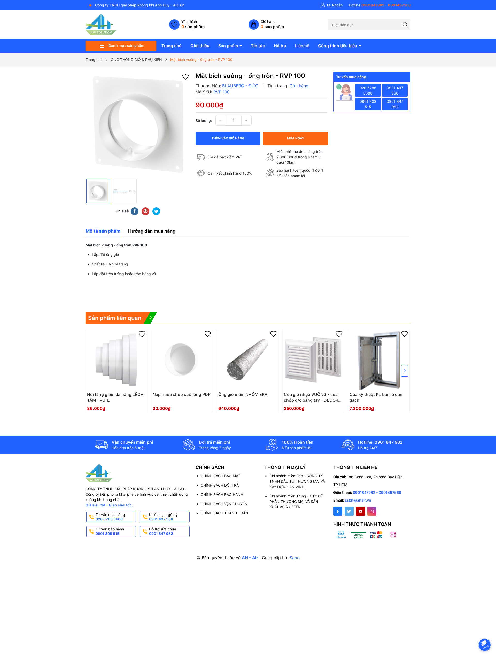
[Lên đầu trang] (485, 631)
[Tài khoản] (331, 5)
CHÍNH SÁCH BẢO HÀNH (222, 494)
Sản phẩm (228, 45)
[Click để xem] (138, 124)
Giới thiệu (200, 45)
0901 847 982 (395, 104)
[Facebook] (337, 511)
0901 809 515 (368, 104)
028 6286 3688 (368, 90)
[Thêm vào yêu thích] (185, 76)
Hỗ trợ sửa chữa (162, 531)
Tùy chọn (110, 396)
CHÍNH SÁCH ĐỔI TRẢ (220, 485)
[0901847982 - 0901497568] (380, 5)
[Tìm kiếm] (405, 24)
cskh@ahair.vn (358, 500)
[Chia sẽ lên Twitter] (156, 211)
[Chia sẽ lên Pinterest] (145, 211)
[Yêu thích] (187, 24)
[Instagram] (371, 511)
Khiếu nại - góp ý (163, 516)
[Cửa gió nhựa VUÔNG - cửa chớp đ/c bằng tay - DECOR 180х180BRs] (313, 359)
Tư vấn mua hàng (110, 516)
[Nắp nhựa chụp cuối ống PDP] (182, 359)
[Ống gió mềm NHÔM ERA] (247, 359)
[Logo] (101, 24)
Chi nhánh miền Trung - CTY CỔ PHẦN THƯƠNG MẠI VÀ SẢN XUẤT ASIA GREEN (296, 501)
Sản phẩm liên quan (114, 318)
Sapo (295, 557)
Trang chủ (171, 45)
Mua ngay (295, 138)
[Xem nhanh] (127, 396)
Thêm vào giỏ (307, 396)
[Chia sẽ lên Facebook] (134, 211)
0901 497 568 (395, 90)
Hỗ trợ (280, 45)
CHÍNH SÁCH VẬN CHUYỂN (224, 504)
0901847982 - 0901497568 (377, 492)
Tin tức (258, 45)
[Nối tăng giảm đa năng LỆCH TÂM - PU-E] (116, 359)
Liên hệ (302, 45)
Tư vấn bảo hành (110, 531)
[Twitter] (349, 511)
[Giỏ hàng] (266, 24)
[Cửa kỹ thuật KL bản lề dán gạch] (378, 359)
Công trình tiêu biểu (338, 45)
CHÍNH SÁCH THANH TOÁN (224, 513)
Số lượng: (204, 120)
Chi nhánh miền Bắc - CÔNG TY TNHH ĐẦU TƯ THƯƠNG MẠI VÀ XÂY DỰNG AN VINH (297, 481)
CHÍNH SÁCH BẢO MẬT (220, 476)
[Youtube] (360, 511)
